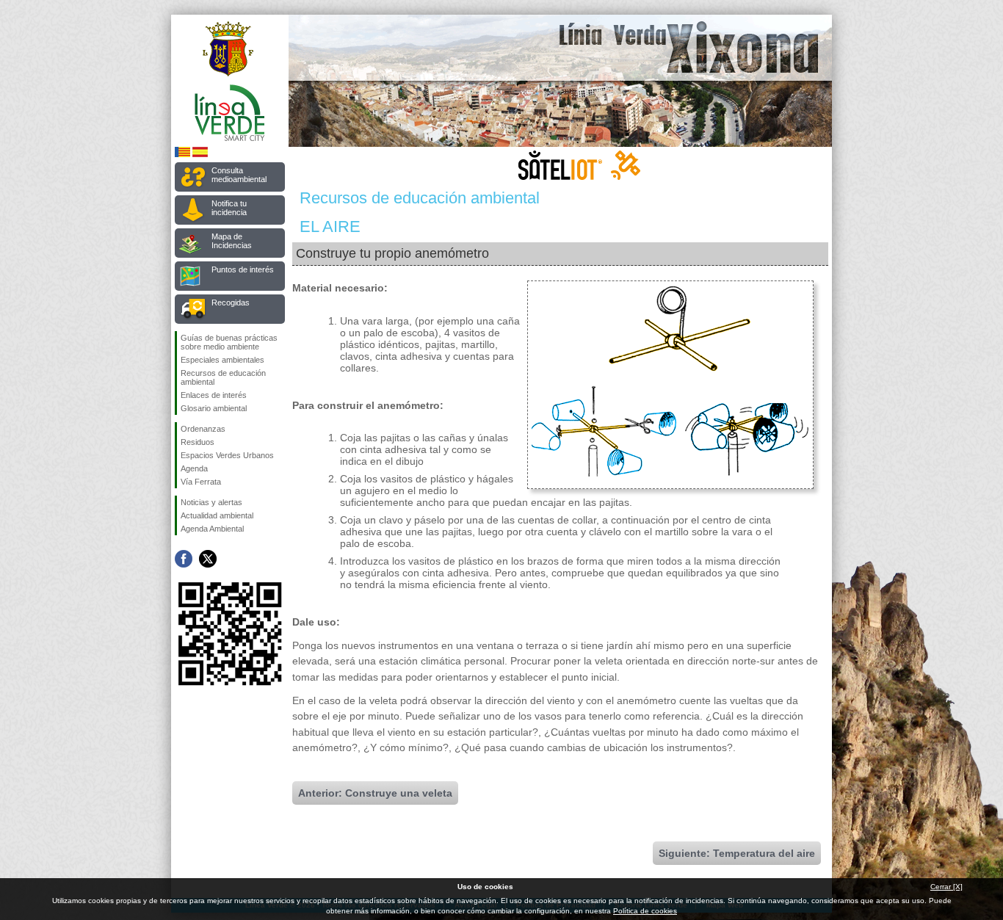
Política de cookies (645, 911)
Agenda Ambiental (212, 528)
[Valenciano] (182, 155)
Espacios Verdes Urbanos (227, 455)
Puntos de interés (242, 269)
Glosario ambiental (214, 408)
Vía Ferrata (201, 481)
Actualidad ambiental (217, 515)
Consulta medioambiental (239, 175)
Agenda (194, 468)
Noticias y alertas (211, 502)
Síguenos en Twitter (208, 559)
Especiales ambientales (222, 359)
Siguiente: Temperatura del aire (737, 853)
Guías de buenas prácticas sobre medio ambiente (229, 342)
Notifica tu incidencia (229, 208)
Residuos (197, 442)
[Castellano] (200, 155)
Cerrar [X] (946, 887)
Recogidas (230, 302)
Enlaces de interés (214, 395)
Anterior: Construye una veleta (375, 793)
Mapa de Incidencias (231, 241)
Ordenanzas (203, 428)
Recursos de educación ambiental (223, 377)
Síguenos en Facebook (183, 559)
